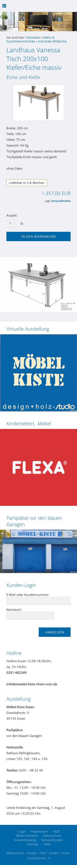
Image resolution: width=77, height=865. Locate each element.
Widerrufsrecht (27, 835)
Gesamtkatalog (25, 840)
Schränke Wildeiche (52, 41)
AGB (56, 831)
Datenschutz (52, 835)
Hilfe (47, 844)
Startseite (33, 37)
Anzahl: (11, 215)
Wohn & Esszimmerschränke (30, 39)
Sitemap (32, 844)
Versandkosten (61, 201)
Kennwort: (14, 609)
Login (22, 831)
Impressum (39, 831)
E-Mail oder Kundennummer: (27, 594)
